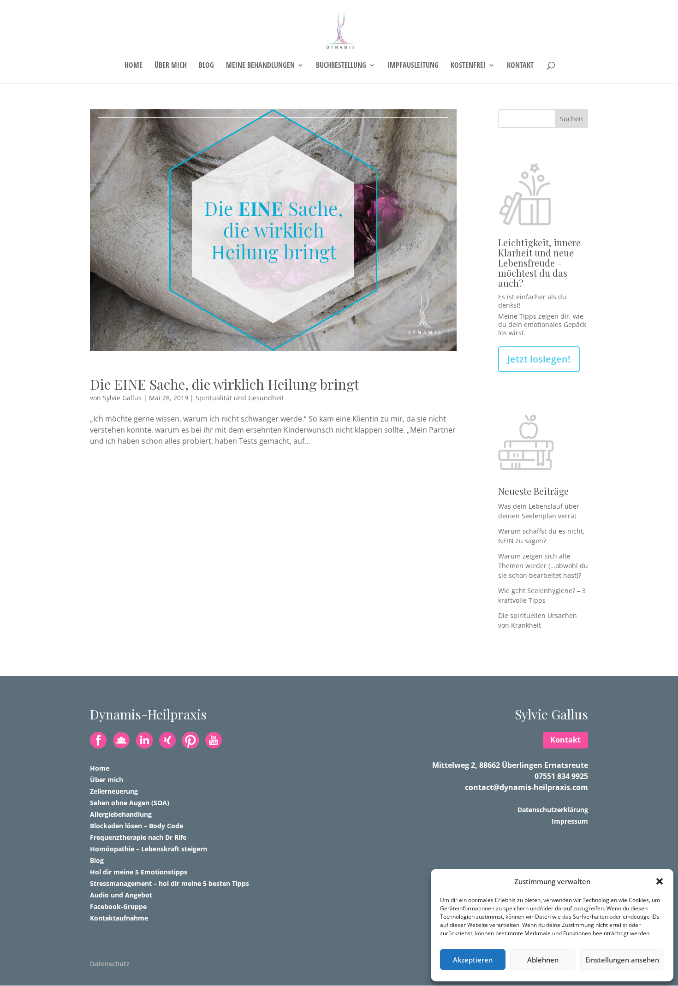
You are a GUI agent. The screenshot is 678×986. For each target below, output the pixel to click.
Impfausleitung (413, 66)
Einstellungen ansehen (622, 959)
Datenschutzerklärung (552, 809)
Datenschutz (110, 963)
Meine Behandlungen (260, 66)
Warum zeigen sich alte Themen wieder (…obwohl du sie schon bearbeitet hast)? (543, 566)
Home (134, 66)
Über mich (171, 66)
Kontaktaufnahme (119, 918)
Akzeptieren (473, 959)
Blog (206, 66)
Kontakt (520, 66)
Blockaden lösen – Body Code (136, 825)
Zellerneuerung (114, 791)
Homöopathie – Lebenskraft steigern (148, 848)
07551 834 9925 (561, 776)
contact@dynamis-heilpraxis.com (526, 787)
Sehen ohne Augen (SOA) (129, 802)
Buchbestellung (341, 66)
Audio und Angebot (121, 895)
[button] (659, 881)
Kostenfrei (468, 66)
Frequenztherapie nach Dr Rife (138, 837)
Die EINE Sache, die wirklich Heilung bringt (224, 384)
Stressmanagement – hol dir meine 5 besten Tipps (169, 883)
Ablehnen (543, 959)
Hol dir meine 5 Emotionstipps (138, 871)
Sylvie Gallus (122, 397)
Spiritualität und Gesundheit (240, 397)
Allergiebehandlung (121, 814)
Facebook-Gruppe (118, 906)
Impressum (570, 821)
